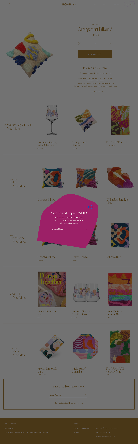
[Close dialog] (90, 207)
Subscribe (85, 229)
